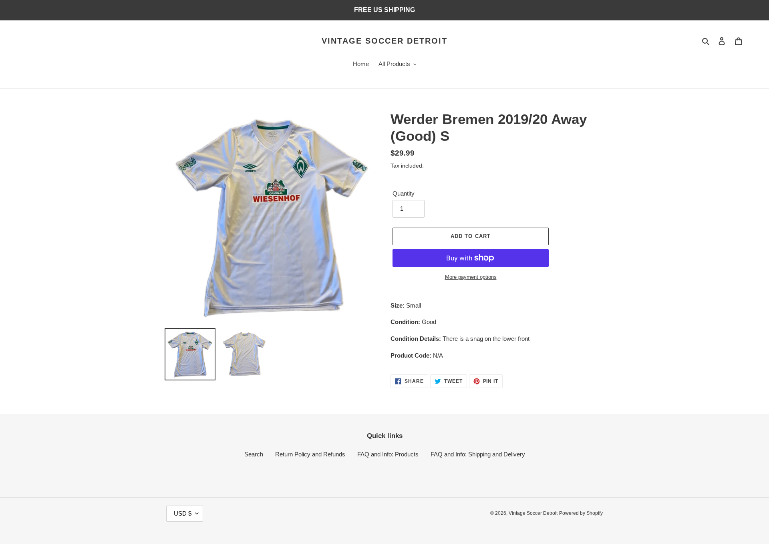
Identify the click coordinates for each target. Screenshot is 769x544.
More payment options (471, 277)
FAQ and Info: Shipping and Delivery (478, 454)
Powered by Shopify (581, 513)
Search (253, 454)
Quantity (404, 193)
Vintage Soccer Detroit (384, 40)
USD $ (182, 513)
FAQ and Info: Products (388, 454)
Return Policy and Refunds (310, 454)
